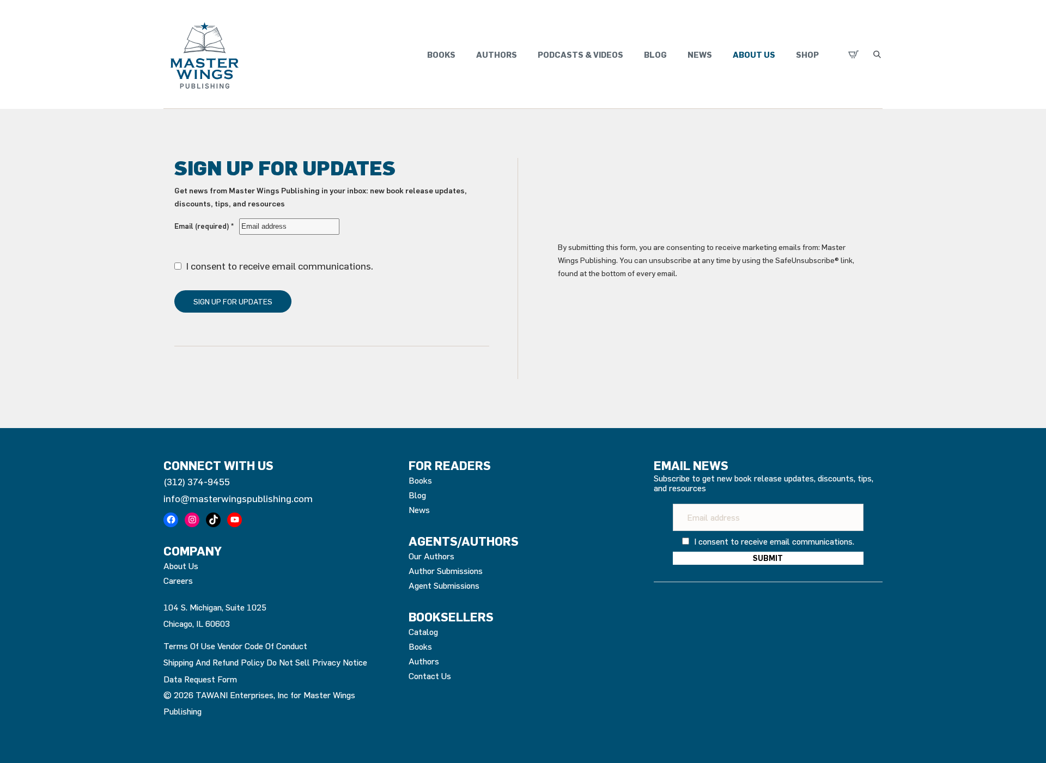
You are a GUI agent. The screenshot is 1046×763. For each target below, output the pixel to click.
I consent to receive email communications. (278, 266)
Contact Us (430, 675)
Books (441, 54)
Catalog (423, 631)
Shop (807, 54)
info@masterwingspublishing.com (238, 498)
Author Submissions (446, 570)
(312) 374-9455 (196, 481)
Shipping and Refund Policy (213, 662)
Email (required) (204, 226)
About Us (754, 54)
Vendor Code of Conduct (262, 645)
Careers (178, 580)
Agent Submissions (444, 585)
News (700, 54)
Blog (655, 54)
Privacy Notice (339, 662)
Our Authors (431, 556)
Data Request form (200, 679)
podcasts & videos (580, 54)
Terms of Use (189, 645)
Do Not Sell (288, 662)
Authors (496, 54)
